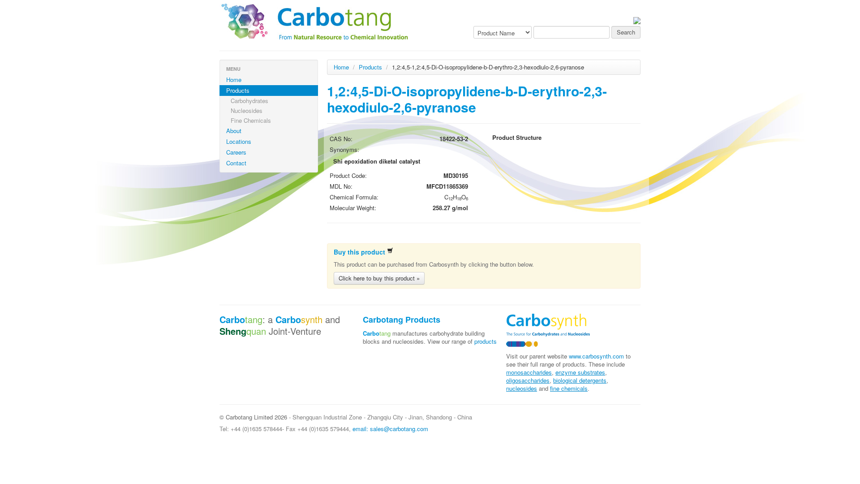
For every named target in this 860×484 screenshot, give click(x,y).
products (485, 341)
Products (237, 90)
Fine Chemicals (251, 120)
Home (233, 79)
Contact (236, 163)
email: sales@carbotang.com (390, 428)
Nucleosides (246, 110)
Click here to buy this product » (379, 278)
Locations (238, 141)
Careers (236, 152)
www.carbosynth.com (596, 356)
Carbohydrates (249, 100)
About (233, 130)
